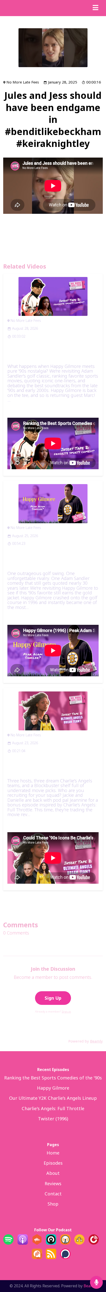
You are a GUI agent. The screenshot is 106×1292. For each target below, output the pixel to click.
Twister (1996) (53, 1119)
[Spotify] (8, 1243)
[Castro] (51, 1243)
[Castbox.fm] (37, 1243)
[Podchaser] (65, 1257)
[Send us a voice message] (96, 1282)
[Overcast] (65, 1243)
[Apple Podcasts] (23, 1243)
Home (53, 1153)
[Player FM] (93, 1243)
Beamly (90, 1286)
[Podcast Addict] (37, 1257)
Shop (53, 1204)
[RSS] (51, 1257)
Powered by (85, 1041)
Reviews (53, 1183)
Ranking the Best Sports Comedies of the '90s (51, 352)
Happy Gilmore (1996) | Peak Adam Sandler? (48, 559)
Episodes (53, 1163)
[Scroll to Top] (96, 1266)
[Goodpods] (79, 1243)
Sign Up (53, 998)
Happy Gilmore (53, 1088)
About (53, 1173)
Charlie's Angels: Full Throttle (53, 1108)
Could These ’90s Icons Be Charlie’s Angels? (48, 767)
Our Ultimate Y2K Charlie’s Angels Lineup (53, 1098)
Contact (53, 1194)
